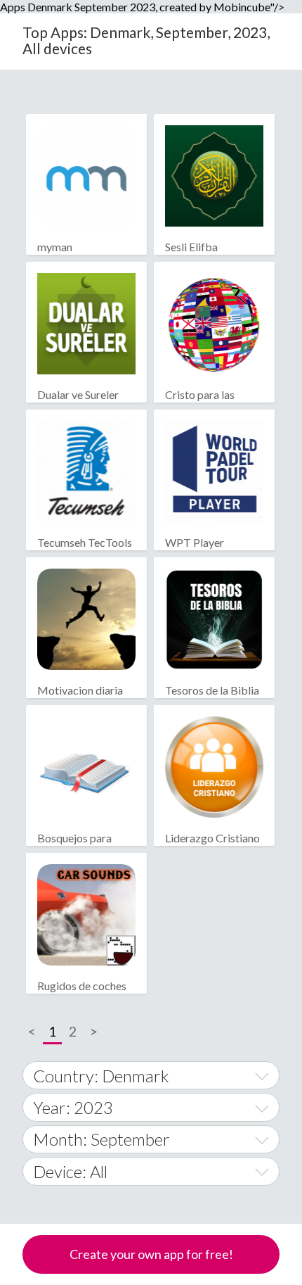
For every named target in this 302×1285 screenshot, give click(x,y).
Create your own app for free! (151, 1254)
